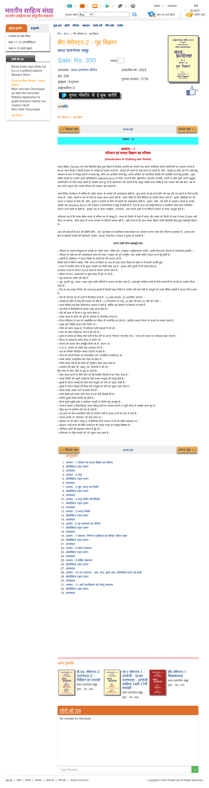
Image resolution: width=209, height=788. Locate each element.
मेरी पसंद (109, 25)
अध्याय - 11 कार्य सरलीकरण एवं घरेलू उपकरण (89, 584)
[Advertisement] (128, 625)
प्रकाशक (172, 6)
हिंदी (196, 6)
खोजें (66, 25)
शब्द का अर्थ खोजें (166, 14)
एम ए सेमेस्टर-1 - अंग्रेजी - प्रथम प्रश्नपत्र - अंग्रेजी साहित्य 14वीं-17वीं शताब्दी (135, 679)
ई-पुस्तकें (35, 28)
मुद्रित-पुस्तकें (15, 28)
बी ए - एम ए (63, 33)
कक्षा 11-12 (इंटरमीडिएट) (22, 42)
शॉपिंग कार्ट (199, 14)
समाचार (86, 25)
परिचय (75, 25)
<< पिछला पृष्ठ (69, 129)
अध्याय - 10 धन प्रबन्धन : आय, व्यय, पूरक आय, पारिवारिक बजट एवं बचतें (104, 572)
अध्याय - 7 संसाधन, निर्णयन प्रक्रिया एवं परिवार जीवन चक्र (96, 536)
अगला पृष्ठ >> (187, 129)
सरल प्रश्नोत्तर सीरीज (84, 70)
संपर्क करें (97, 25)
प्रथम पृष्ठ (128, 129)
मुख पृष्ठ (57, 25)
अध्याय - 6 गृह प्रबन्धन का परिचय (83, 523)
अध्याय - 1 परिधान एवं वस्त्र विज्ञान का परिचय (89, 462)
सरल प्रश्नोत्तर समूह (73, 50)
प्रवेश (120, 25)
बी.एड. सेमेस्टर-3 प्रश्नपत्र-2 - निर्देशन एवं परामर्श (88, 675)
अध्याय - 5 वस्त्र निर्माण (78, 511)
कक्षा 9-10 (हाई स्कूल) (20, 48)
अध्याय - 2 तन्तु (74, 474)
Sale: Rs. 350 (77, 60)
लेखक (157, 6)
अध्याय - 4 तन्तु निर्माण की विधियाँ (83, 499)
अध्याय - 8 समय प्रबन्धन (79, 548)
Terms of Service (79, 780)
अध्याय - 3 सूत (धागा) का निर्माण (82, 487)
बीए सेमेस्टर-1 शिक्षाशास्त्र (177, 673)
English (195, 10)
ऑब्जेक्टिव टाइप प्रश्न (77, 466)
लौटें (64, 106)
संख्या (113, 60)
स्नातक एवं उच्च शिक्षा (19, 36)
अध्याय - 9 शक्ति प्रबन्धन (79, 560)
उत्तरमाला (70, 470)
